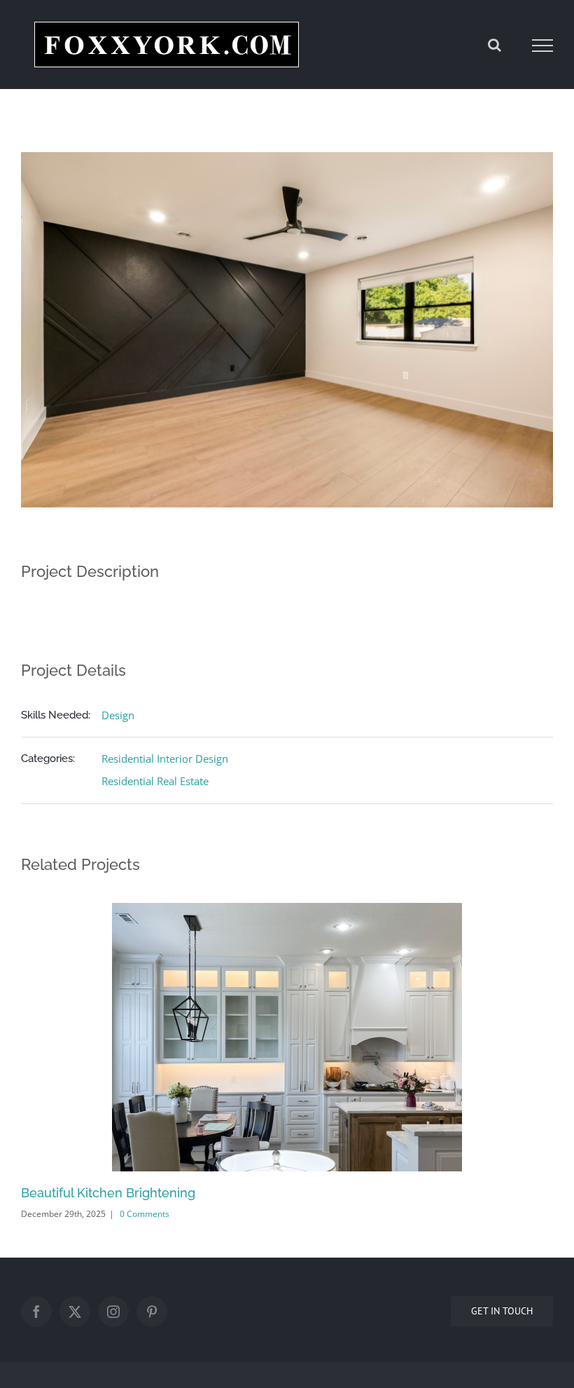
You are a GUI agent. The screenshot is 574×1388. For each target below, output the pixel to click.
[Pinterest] (151, 1311)
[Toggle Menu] (543, 45)
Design (118, 715)
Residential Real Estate (155, 781)
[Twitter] (74, 1311)
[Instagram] (113, 1311)
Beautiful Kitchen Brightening (108, 1192)
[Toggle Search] (494, 45)
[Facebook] (36, 1311)
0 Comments (144, 1214)
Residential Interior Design (165, 758)
